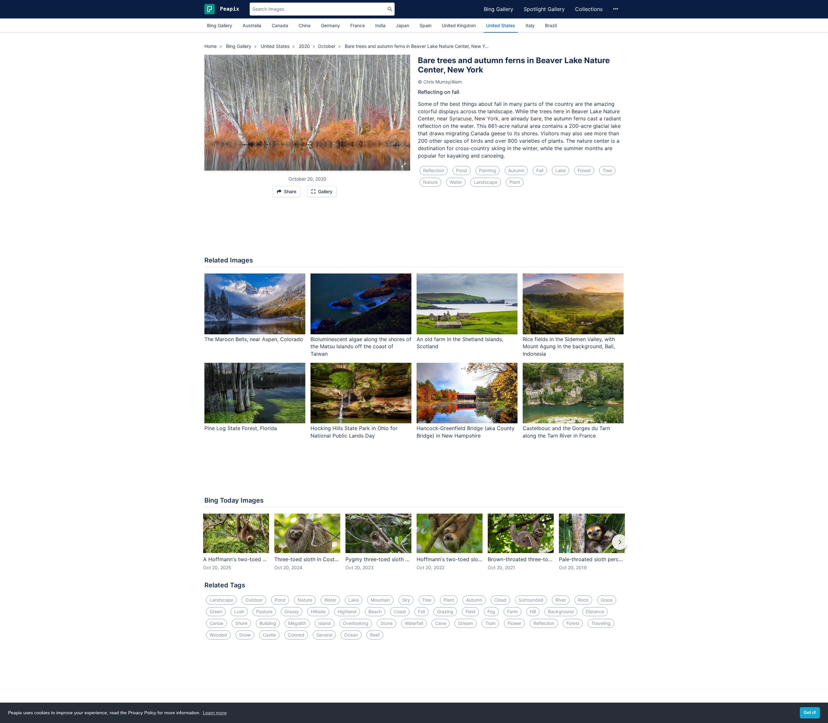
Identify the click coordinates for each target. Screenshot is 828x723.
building (267, 623)
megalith (297, 623)
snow (245, 635)
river (560, 600)
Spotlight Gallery (544, 9)
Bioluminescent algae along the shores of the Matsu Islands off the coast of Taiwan (360, 346)
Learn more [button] (215, 712)
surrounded (530, 600)
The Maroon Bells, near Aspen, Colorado (253, 339)
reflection (433, 170)
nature (430, 182)
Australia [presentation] (252, 25)
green (216, 611)
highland (347, 611)
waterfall (414, 623)
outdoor (254, 600)
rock (583, 600)
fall (539, 170)
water (456, 182)
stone (386, 623)
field (470, 611)
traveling (601, 623)
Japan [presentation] (402, 25)
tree (607, 170)
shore (241, 623)
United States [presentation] (500, 25)
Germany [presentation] (330, 25)
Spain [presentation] (425, 25)
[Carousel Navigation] (414, 546)
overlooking (355, 623)
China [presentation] (304, 25)
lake (560, 170)
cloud (500, 600)
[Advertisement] (414, 230)
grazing (445, 611)
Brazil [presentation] (551, 25)
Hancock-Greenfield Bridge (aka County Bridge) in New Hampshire (466, 432)
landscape (485, 182)
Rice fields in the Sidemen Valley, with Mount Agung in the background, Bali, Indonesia (569, 346)
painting (487, 170)
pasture (264, 611)
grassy (291, 611)
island (324, 623)
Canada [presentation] (280, 25)
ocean (351, 635)
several (324, 635)
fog (491, 611)
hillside (318, 611)
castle (269, 635)
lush (239, 611)
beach (375, 611)
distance (595, 611)
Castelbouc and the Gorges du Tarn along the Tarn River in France (566, 432)
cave (440, 623)
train (490, 623)
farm (512, 611)
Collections (589, 9)
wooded (218, 635)
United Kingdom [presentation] (459, 25)
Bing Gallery (498, 9)
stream (465, 623)
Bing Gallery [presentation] (219, 25)
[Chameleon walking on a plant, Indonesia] (404, 113)
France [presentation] (357, 25)
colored (296, 635)
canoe (216, 623)
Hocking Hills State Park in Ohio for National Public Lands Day (354, 432)
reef (375, 635)
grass (607, 600)
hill (533, 611)
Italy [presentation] (530, 25)
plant (514, 182)
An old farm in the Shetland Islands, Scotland (460, 343)
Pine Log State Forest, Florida (240, 428)
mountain (380, 600)
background (561, 611)
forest (584, 170)
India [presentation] (380, 25)
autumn (516, 170)
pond (461, 170)
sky (406, 600)
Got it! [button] (810, 712)
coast (400, 611)
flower (514, 623)
